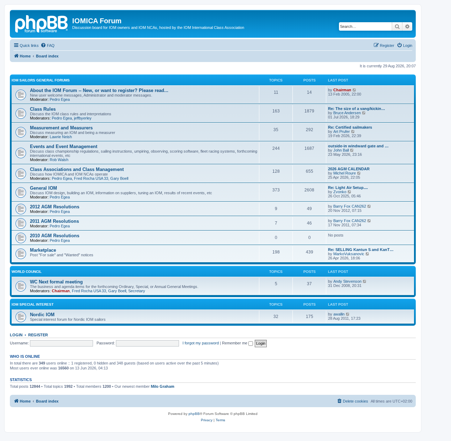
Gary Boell (119, 178)
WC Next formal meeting (56, 281)
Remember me (235, 343)
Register (38, 335)
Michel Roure (344, 173)
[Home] (42, 23)
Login (16, 335)
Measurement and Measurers (61, 127)
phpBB (194, 414)
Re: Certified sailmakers (350, 127)
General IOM (43, 188)
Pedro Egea (60, 99)
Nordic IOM (42, 314)
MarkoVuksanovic (348, 254)
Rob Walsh (59, 160)
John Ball (341, 150)
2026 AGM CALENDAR (349, 169)
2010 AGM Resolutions (54, 235)
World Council (27, 272)
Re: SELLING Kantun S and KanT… (361, 249)
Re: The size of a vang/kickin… (356, 108)
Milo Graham (162, 386)
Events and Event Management (63, 146)
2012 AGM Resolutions (54, 206)
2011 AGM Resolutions (54, 221)
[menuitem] (48, 45)
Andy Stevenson (347, 281)
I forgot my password (201, 343)
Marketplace (43, 250)
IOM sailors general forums (41, 80)
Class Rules (43, 109)
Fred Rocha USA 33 (91, 178)
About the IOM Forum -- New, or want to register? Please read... (99, 90)
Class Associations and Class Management (77, 169)
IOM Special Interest (33, 304)
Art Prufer (341, 131)
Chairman (342, 90)
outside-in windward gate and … (358, 146)
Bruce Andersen (347, 113)
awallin (339, 314)
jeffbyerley (83, 118)
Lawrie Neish (61, 137)
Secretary (136, 291)
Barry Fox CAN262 (349, 206)
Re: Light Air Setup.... (348, 187)
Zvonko (339, 192)
